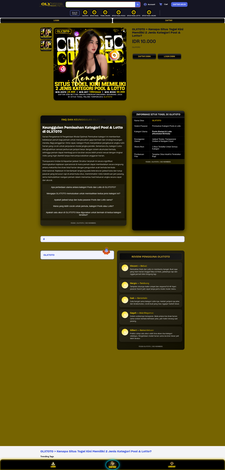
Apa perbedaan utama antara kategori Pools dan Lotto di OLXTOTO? (83, 187)
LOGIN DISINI (169, 56)
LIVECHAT (171, 467)
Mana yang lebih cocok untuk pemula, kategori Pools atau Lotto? (83, 206)
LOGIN (56, 20)
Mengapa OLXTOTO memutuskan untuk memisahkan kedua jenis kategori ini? (83, 193)
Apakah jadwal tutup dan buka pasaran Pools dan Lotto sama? (83, 200)
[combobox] (100, 4)
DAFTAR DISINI (144, 56)
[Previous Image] (55, 64)
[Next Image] (124, 64)
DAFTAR (168, 20)
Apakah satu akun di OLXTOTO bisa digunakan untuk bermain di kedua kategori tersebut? (83, 213)
